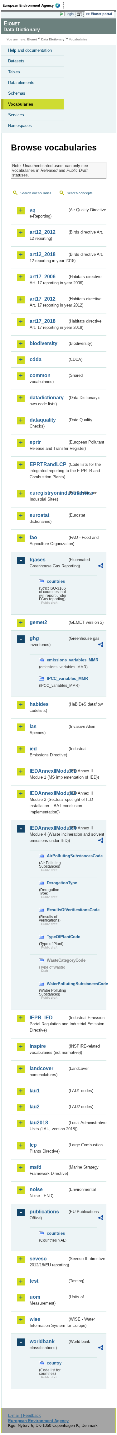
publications (44, 1211)
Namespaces (20, 125)
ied (33, 748)
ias (33, 726)
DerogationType (57, 882)
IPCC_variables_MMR (57, 678)
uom (35, 1297)
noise (36, 1189)
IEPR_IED (41, 1017)
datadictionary (47, 397)
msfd (35, 1167)
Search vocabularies (35, 193)
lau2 (35, 1106)
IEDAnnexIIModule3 (48, 793)
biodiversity (43, 343)
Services (16, 115)
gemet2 (38, 622)
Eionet (32, 39)
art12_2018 (43, 254)
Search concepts (80, 193)
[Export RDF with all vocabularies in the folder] (100, 566)
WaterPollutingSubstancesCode (57, 983)
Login (70, 14)
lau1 (35, 1090)
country (54, 1363)
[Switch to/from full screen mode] (80, 14)
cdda (35, 359)
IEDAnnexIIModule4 (48, 828)
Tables (14, 72)
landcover (41, 1068)
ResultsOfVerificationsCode (57, 909)
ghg (34, 638)
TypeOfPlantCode (57, 936)
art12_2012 (43, 232)
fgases (38, 559)
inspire (38, 1046)
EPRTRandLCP (48, 464)
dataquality (43, 420)
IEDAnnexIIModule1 (48, 771)
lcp (33, 1145)
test (34, 1281)
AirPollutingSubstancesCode (57, 856)
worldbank (42, 1341)
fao (33, 537)
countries (56, 581)
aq (33, 210)
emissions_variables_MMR (57, 660)
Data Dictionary (53, 39)
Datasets (16, 61)
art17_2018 (43, 321)
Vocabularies (20, 104)
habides (39, 704)
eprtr (35, 442)
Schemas (16, 93)
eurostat (39, 515)
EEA (33, 5)
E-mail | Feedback (24, 1415)
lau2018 (39, 1122)
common (40, 375)
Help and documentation (30, 50)
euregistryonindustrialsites (48, 493)
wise (35, 1319)
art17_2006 (43, 276)
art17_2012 (43, 299)
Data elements (21, 82)
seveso (38, 1258)
